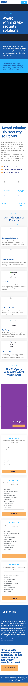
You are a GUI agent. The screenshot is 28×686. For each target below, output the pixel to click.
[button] (1, 406)
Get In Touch (10, 668)
